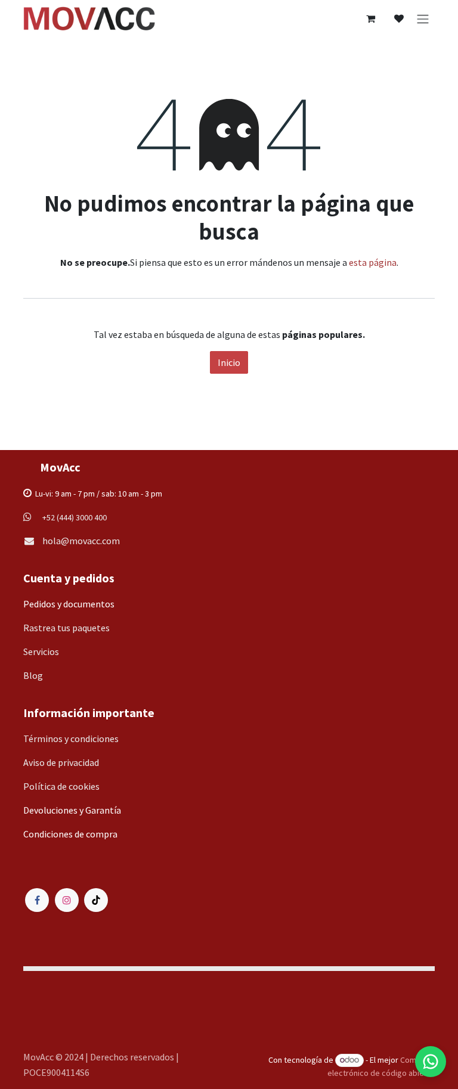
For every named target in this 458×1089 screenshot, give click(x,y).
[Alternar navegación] (423, 18)
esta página (373, 262)
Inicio (229, 362)
